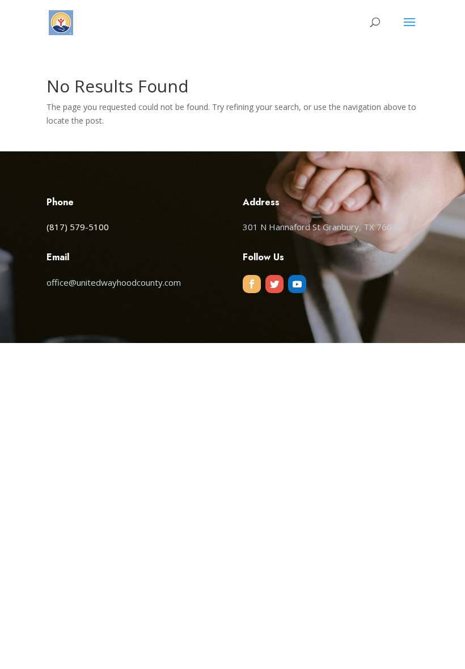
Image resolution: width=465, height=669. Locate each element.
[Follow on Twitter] (274, 284)
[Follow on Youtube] (297, 284)
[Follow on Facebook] (252, 284)
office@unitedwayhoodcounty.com (113, 282)
